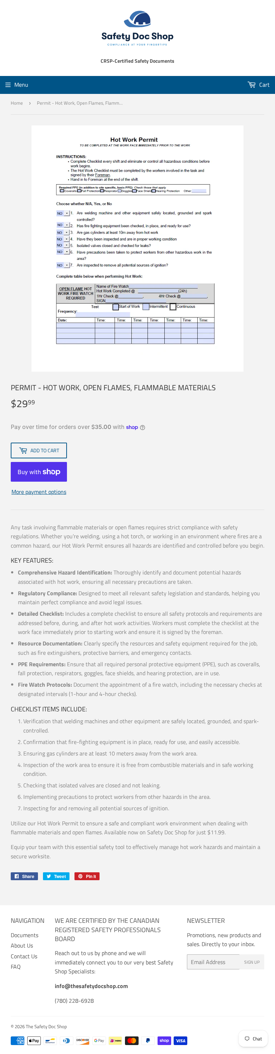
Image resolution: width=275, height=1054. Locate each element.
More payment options (38, 491)
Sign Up (252, 962)
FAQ (16, 966)
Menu (21, 84)
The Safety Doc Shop (46, 1026)
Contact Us (24, 956)
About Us (22, 945)
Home (17, 102)
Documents (24, 935)
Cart (264, 84)
